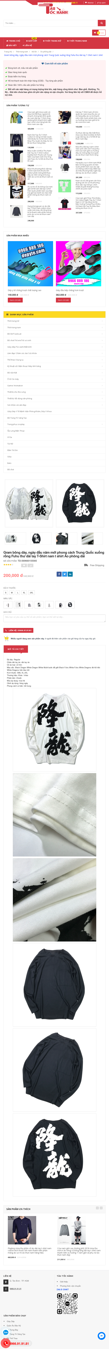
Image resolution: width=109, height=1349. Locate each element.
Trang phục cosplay (16, 424)
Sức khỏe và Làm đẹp (16, 405)
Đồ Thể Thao (12, 1338)
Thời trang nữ (13, 321)
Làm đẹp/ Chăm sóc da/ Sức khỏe (22, 353)
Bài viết (12, 45)
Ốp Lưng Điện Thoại (16, 430)
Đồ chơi (10, 469)
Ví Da (9, 437)
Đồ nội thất (12, 372)
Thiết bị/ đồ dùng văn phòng (19, 398)
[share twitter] (64, 574)
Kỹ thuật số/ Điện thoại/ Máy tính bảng (24, 366)
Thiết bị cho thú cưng (16, 392)
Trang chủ (14, 41)
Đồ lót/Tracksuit (14, 334)
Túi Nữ (10, 443)
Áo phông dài (45, 51)
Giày (9, 456)
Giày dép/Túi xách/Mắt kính (19, 347)
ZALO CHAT (63, 1289)
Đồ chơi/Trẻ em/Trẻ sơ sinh (19, 340)
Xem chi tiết (15, 300)
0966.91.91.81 (15, 1288)
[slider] (8, 565)
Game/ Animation (15, 385)
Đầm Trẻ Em (12, 450)
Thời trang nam (22, 51)
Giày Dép (32, 40)
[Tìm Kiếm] (102, 23)
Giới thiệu (64, 1281)
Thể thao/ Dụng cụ (15, 359)
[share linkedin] (70, 574)
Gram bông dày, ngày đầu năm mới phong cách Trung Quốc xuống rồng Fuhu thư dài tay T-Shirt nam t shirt (53, 55)
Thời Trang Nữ (53, 41)
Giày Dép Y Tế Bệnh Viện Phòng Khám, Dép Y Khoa (29, 411)
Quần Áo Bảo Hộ (14, 1325)
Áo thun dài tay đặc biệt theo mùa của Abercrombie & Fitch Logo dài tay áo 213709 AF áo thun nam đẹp (88, 136)
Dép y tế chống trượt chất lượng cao (24, 290)
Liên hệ (28, 45)
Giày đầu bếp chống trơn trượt (70, 290)
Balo (9, 463)
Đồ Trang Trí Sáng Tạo (17, 418)
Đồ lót (34, 51)
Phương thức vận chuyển (70, 1286)
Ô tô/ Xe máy (13, 379)
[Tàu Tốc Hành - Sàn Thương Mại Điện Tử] (54, 8)
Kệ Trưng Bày (12, 1329)
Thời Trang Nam (78, 41)
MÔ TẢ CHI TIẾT (16, 649)
